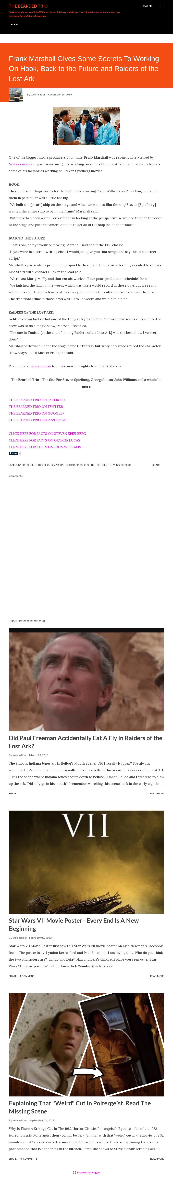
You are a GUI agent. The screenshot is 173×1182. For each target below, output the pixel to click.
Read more (157, 793)
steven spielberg (120, 465)
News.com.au (19, 164)
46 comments (28, 1158)
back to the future (31, 465)
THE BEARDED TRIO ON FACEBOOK (37, 400)
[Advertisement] (86, 589)
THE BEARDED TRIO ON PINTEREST (37, 420)
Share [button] (156, 465)
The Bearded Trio (28, 6)
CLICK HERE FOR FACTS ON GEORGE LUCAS (44, 440)
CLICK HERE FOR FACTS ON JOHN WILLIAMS (45, 447)
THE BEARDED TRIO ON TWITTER (36, 406)
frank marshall (55, 465)
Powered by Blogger (89, 1172)
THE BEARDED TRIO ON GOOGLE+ (36, 413)
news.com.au (41, 366)
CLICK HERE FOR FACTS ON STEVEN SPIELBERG (47, 433)
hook (71, 465)
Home (14, 24)
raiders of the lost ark (92, 465)
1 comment (27, 976)
